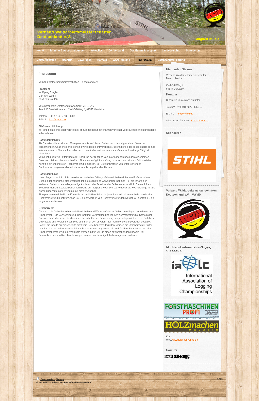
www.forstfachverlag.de (185, 339)
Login (220, 378)
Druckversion (47, 379)
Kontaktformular (199, 120)
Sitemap (60, 379)
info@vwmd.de (57, 119)
